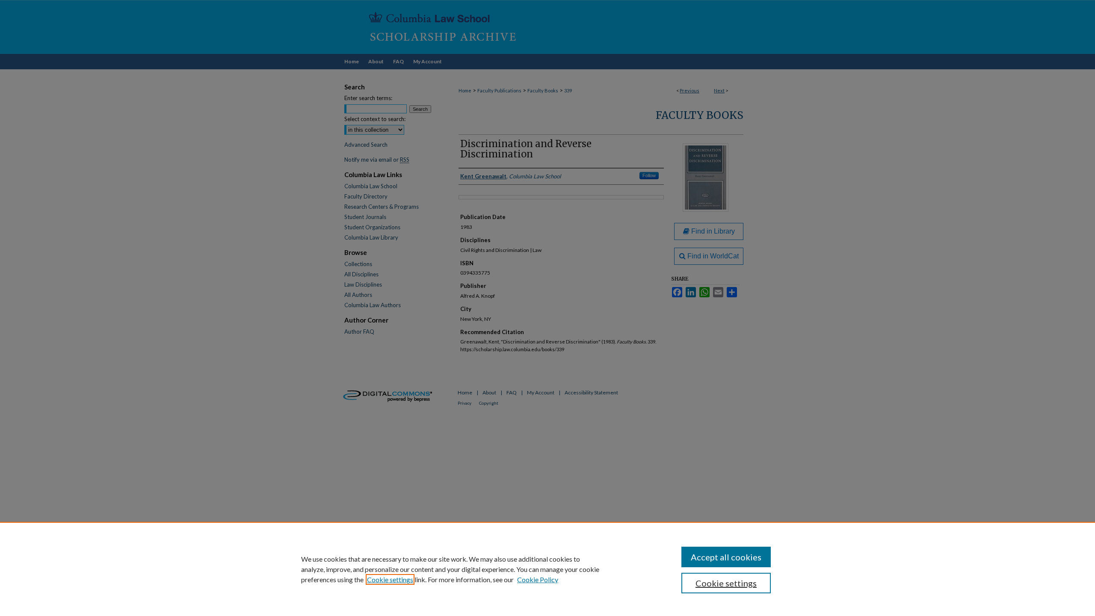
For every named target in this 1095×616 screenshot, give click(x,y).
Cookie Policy (537, 579)
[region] (547, 569)
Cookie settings (390, 579)
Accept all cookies (726, 557)
